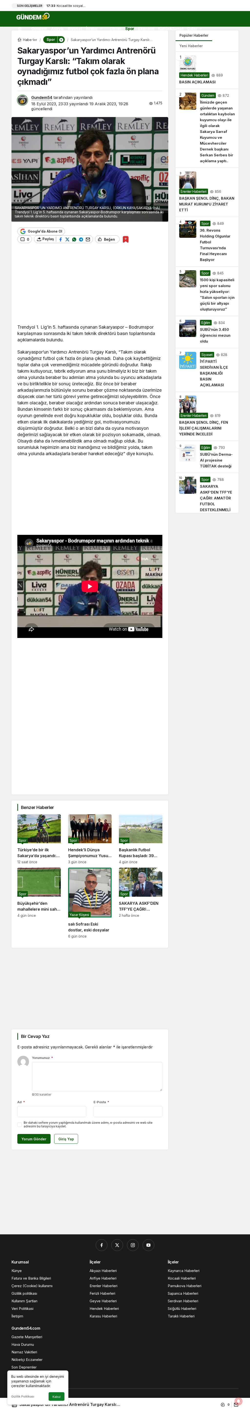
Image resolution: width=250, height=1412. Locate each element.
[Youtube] (148, 1245)
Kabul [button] (56, 1397)
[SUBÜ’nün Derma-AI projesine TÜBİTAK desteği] (207, 457)
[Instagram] (133, 1245)
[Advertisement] (89, 286)
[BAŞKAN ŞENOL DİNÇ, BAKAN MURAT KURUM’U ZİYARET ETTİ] (207, 192)
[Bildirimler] (33, 40)
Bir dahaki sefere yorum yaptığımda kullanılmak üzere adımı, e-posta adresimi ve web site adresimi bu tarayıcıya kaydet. (88, 1124)
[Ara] (21, 40)
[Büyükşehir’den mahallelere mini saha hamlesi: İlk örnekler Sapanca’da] (39, 903)
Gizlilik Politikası (22, 1396)
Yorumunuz (42, 1058)
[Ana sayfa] (20, 28)
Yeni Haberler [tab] (191, 46)
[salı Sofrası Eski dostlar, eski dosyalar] (90, 903)
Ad (21, 1102)
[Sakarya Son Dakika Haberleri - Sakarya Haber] (33, 16)
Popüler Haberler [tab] (193, 35)
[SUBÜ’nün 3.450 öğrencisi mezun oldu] (207, 332)
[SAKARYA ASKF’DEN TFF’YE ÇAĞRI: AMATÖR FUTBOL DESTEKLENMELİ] (140, 903)
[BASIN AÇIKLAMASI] (207, 70)
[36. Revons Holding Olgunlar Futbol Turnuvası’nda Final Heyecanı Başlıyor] (207, 241)
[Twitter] (117, 1245)
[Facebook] (101, 1245)
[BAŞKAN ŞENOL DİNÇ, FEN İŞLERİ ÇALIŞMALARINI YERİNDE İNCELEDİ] (207, 416)
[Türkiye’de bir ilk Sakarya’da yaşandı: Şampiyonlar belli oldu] (39, 839)
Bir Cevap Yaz (35, 1036)
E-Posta (101, 1102)
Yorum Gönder (33, 1139)
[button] (61, 39)
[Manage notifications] (238, 1401)
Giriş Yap (66, 1139)
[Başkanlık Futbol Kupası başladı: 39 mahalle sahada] (140, 839)
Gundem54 (41, 97)
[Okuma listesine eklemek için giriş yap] (126, 239)
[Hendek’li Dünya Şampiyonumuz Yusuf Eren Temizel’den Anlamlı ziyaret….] (90, 839)
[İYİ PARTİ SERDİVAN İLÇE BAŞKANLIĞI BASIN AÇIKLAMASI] (207, 370)
